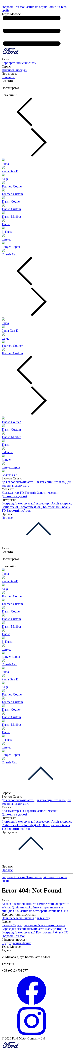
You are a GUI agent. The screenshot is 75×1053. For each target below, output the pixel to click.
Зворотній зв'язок (14, 7)
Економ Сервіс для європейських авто (28, 925)
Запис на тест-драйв (34, 911)
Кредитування (12, 943)
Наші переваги (12, 918)
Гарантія (31, 492)
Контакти (8, 77)
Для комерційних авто (49, 482)
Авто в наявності (14, 903)
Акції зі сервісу (61, 503)
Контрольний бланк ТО (52, 932)
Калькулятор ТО (13, 492)
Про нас (7, 517)
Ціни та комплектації (40, 903)
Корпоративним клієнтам (19, 63)
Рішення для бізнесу (36, 918)
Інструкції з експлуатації (19, 503)
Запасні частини (48, 492)
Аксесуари (43, 503)
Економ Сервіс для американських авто (33, 927)
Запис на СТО (58, 911)
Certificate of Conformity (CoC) (22, 507)
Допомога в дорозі (14, 496)
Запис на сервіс (37, 7)
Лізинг (26, 943)
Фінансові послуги (14, 70)
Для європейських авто (18, 482)
